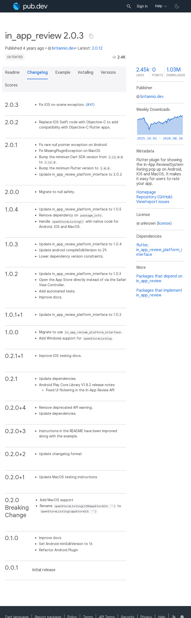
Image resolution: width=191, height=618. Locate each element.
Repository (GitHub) (154, 197)
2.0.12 (97, 48)
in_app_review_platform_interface (159, 252)
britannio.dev (63, 48)
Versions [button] (108, 72)
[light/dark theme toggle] (177, 6)
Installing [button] (85, 72)
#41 (90, 104)
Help (158, 6)
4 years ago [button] (33, 48)
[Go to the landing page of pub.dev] (30, 6)
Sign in (142, 6)
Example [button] (62, 72)
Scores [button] (11, 85)
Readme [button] (12, 72)
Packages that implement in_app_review (159, 293)
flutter (142, 245)
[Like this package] (114, 56)
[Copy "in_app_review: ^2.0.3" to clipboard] (91, 36)
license (164, 223)
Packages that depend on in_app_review (159, 278)
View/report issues (152, 201)
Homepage (146, 192)
